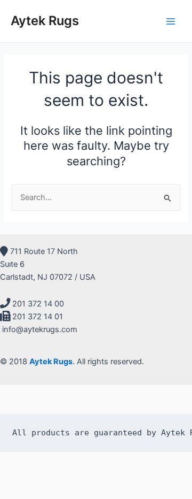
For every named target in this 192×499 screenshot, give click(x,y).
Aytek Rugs (45, 20)
